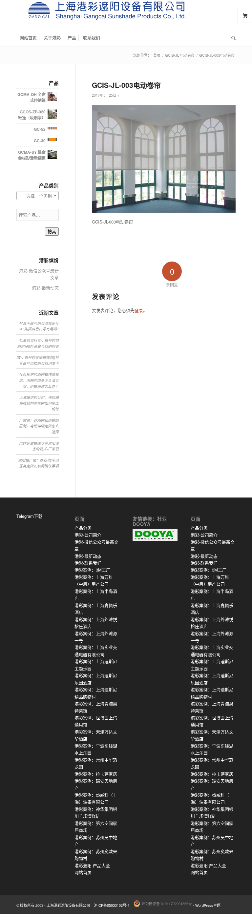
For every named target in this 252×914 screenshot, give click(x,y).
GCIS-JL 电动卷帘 (180, 55)
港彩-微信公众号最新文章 (39, 274)
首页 (156, 55)
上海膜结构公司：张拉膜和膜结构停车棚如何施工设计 (39, 403)
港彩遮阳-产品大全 (92, 865)
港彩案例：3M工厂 (92, 570)
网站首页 (83, 872)
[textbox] (37, 196)
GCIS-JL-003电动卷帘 (126, 85)
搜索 (52, 231)
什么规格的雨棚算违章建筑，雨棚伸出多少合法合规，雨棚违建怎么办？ (39, 380)
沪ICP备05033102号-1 (112, 905)
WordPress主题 (207, 905)
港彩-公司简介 (87, 535)
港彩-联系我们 (87, 563)
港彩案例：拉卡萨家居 (95, 774)
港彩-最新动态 (45, 287)
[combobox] (37, 195)
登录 (139, 310)
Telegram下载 (29, 516)
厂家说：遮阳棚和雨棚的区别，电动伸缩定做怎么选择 (39, 426)
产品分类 (83, 528)
